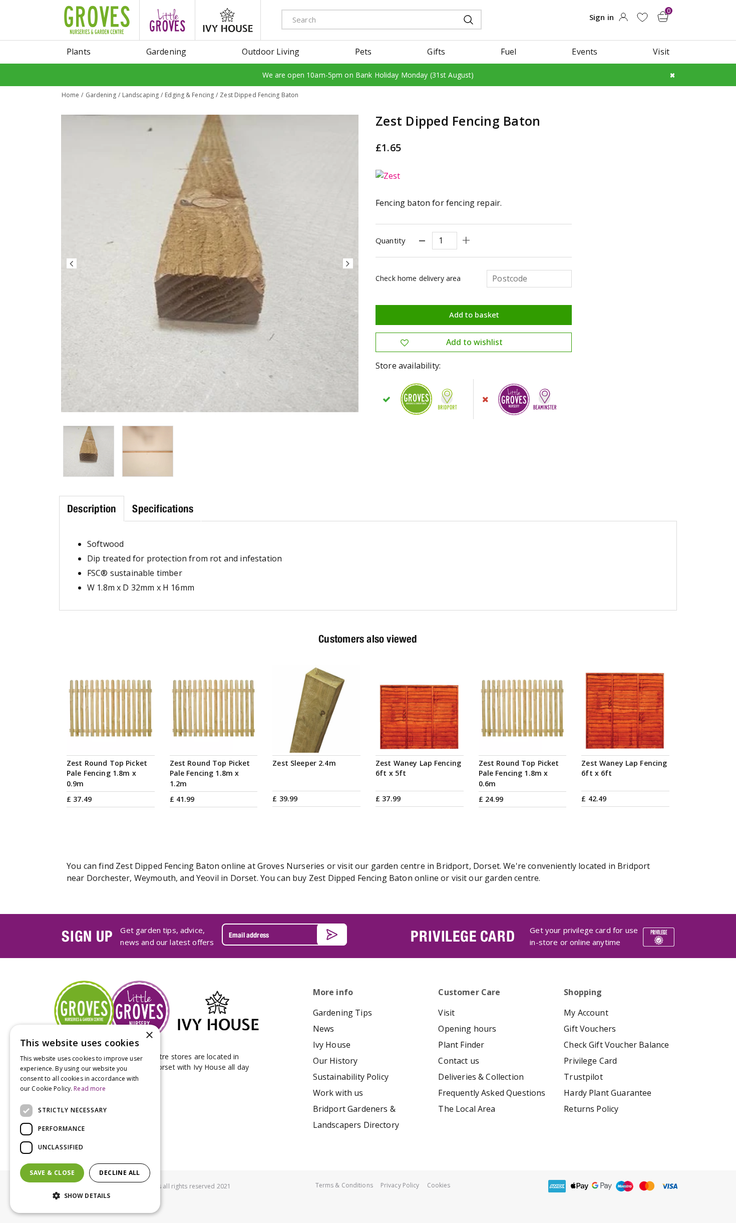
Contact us (458, 1060)
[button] (85, 1196)
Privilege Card (590, 1060)
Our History (335, 1060)
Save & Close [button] (52, 1172)
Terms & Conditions (344, 1185)
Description (91, 508)
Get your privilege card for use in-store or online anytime (584, 936)
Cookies (439, 1185)
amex (557, 1186)
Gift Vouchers (590, 1028)
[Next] (348, 263)
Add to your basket (110, 740)
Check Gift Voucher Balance (616, 1044)
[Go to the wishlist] (642, 17)
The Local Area (466, 1108)
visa (669, 1186)
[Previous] (72, 263)
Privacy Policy (400, 1185)
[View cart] (662, 16)
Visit (446, 1012)
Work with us (338, 1092)
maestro (624, 1186)
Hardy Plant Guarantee (607, 1092)
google (602, 1186)
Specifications (162, 508)
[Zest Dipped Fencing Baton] (209, 263)
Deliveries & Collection (481, 1076)
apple (579, 1186)
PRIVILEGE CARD (463, 936)
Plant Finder (461, 1044)
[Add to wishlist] (642, 17)
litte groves (167, 20)
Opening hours (467, 1028)
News (323, 1028)
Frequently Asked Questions (491, 1092)
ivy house (228, 20)
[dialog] (85, 1119)
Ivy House (331, 1044)
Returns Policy (591, 1108)
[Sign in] (623, 20)
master (647, 1186)
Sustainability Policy (351, 1076)
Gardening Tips (342, 1012)
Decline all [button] (119, 1172)
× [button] (149, 1035)
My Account (586, 1012)
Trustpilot (583, 1076)
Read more (90, 1088)
